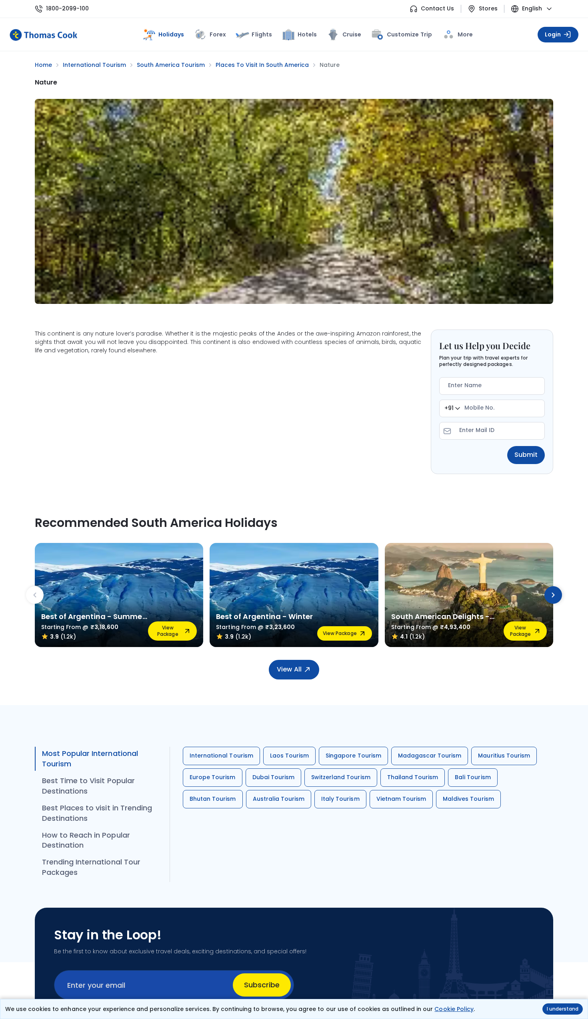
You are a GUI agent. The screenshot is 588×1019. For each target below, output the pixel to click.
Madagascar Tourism (430, 756)
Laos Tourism (289, 756)
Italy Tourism (340, 799)
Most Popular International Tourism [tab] (90, 758)
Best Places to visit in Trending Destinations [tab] (97, 813)
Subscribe (262, 985)
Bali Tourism (472, 777)
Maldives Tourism (468, 799)
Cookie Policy (453, 1009)
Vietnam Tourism (401, 799)
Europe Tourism (213, 777)
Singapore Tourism (353, 756)
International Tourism (221, 756)
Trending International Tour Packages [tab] (91, 867)
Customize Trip (409, 33)
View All (289, 669)
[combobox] (452, 408)
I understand (562, 1008)
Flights (262, 34)
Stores (488, 8)
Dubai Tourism (273, 777)
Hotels (307, 34)
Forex (218, 34)
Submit (526, 454)
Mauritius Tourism (504, 756)
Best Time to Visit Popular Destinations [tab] (88, 786)
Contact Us (437, 8)
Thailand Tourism (412, 777)
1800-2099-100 (67, 8)
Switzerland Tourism (340, 777)
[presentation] (35, 595)
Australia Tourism (279, 799)
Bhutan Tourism (213, 799)
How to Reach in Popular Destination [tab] (86, 840)
